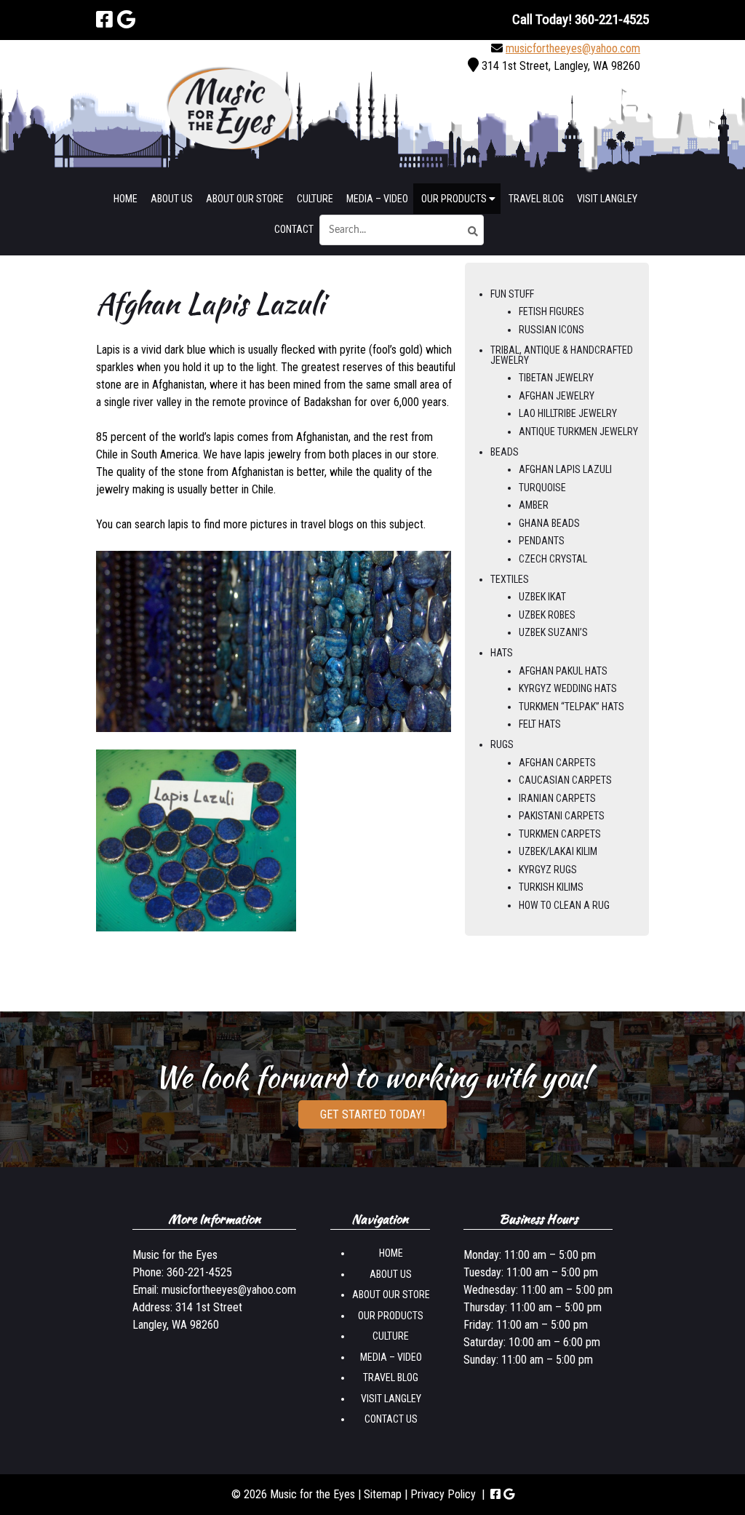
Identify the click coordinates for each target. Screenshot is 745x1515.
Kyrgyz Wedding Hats (568, 688)
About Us (172, 198)
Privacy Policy (443, 1494)
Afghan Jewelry (556, 396)
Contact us (391, 1419)
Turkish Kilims (551, 887)
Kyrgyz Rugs (548, 869)
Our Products (455, 198)
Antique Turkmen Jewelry (578, 431)
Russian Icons (551, 329)
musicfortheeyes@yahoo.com (573, 48)
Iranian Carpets (557, 798)
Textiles (509, 579)
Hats (501, 653)
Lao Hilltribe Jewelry (568, 413)
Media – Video (377, 198)
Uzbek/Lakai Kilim (558, 851)
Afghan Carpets (557, 762)
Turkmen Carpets (560, 834)
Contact (294, 229)
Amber (534, 505)
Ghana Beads (549, 523)
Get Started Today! (372, 1114)
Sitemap (383, 1494)
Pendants (542, 540)
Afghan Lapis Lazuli (565, 469)
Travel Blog (536, 198)
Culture (315, 198)
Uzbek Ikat (542, 597)
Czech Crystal (553, 559)
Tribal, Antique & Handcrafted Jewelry (561, 355)
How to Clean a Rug (564, 905)
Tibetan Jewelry (556, 377)
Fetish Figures (551, 311)
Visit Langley (607, 198)
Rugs (502, 744)
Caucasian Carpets (565, 780)
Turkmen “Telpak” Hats (571, 706)
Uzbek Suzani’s (553, 632)
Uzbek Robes (547, 615)
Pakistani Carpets (562, 816)
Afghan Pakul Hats (563, 671)
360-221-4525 (199, 1272)
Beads (504, 452)
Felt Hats (540, 724)
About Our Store (245, 198)
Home (125, 198)
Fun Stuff (512, 294)
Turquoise (542, 487)
